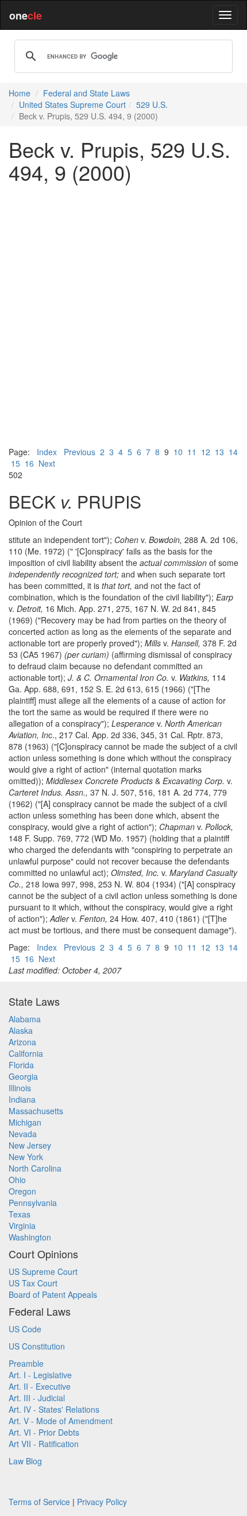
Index (47, 451)
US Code (25, 1329)
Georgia (23, 1076)
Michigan (25, 1122)
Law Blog (25, 1461)
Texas (19, 1214)
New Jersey (30, 1145)
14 (233, 451)
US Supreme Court (43, 1271)
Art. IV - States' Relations (54, 1409)
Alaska (21, 1030)
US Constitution (37, 1346)
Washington (30, 1237)
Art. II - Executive (40, 1386)
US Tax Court (33, 1283)
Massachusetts (36, 1110)
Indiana (22, 1099)
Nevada (23, 1133)
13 (219, 451)
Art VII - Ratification (44, 1443)
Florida (21, 1065)
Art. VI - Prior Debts (44, 1432)
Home (19, 93)
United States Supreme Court (72, 104)
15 (15, 463)
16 (29, 463)
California (26, 1053)
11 (191, 451)
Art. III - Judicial (37, 1397)
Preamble (26, 1363)
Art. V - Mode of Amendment (61, 1420)
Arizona (22, 1042)
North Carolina (35, 1168)
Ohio (17, 1179)
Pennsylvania (33, 1202)
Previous (79, 451)
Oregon (22, 1191)
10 (178, 451)
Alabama (25, 1019)
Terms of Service (39, 1501)
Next (46, 463)
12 (205, 451)
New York (26, 1156)
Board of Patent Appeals (53, 1294)
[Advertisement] (123, 314)
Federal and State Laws (86, 93)
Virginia (22, 1225)
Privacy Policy (102, 1501)
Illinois (20, 1088)
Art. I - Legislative (40, 1375)
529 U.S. (152, 104)
